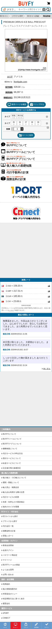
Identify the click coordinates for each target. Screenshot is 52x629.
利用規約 (6, 584)
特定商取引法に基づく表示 (13, 599)
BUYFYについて (9, 434)
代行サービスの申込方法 (13, 453)
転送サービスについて (12, 463)
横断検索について (10, 449)
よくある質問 (8, 570)
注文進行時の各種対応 (12, 468)
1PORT (6, 613)
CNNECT (6, 618)
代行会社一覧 (8, 526)
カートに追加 (27, 135)
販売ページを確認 (19, 104)
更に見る (46, 369)
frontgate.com (20, 82)
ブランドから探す (10, 521)
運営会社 (6, 603)
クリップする (38, 104)
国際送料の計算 (9, 531)
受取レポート (8, 536)
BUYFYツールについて (12, 439)
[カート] (48, 3)
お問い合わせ (8, 574)
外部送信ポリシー (10, 594)
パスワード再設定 (10, 555)
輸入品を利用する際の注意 (13, 492)
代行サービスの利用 (11, 497)
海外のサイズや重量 (11, 507)
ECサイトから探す (10, 516)
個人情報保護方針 (10, 589)
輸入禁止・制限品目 (11, 487)
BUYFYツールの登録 (11, 565)
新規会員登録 (8, 545)
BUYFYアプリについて (12, 444)
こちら (11, 310)
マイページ (7, 560)
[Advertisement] (26, 250)
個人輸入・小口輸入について (14, 478)
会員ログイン (8, 550)
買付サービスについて (12, 458)
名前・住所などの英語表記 (13, 502)
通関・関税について (11, 482)
